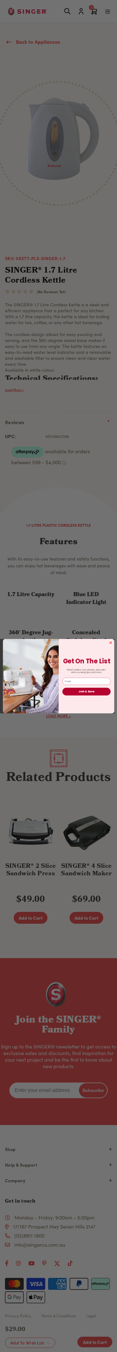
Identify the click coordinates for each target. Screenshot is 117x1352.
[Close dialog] (110, 642)
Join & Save (86, 691)
